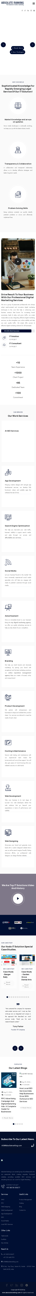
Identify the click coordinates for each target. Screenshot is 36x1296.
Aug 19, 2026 (26, 1082)
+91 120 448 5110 (8, 1257)
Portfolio (3, 1239)
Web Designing (5, 1207)
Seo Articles (4, 1243)
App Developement (6, 1214)
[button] (32, 44)
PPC (2, 1203)
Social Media (5, 1221)
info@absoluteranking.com (10, 1262)
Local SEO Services (7, 1224)
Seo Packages (18, 52)
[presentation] (15, 1048)
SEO (2, 1217)
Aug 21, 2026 (8, 1092)
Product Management (25, 1200)
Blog (20, 1207)
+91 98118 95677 (13, 1187)
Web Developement (7, 1210)
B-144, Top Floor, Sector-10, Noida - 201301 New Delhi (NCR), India (19, 1267)
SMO (2, 1200)
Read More (18, 48)
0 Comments (7, 1095)
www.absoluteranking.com (11, 1292)
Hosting (21, 1203)
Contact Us (22, 1210)
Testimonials (4, 1236)
